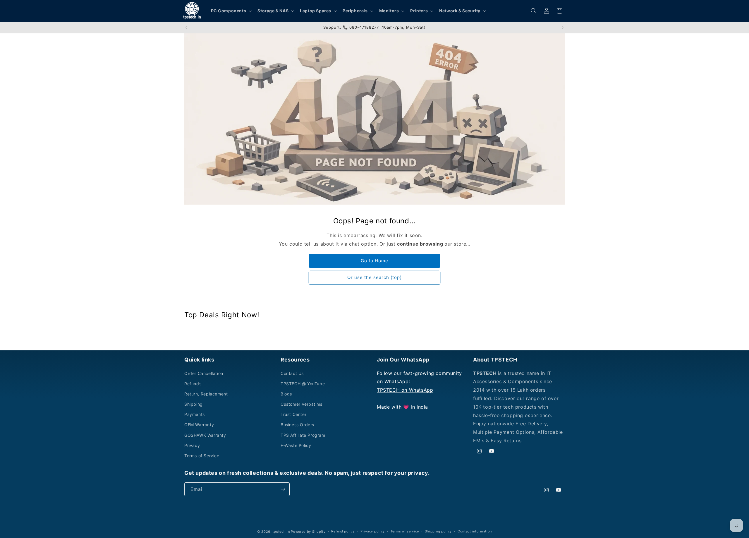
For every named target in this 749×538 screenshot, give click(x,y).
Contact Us (292, 373)
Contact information (475, 531)
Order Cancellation (203, 373)
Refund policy (343, 531)
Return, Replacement (206, 393)
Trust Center (293, 414)
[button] (230, 11)
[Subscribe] (282, 489)
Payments (194, 414)
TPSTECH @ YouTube (303, 383)
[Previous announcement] (186, 27)
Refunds (192, 383)
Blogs (286, 393)
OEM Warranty (199, 424)
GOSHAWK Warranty (205, 435)
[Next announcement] (562, 27)
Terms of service (405, 531)
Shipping (193, 404)
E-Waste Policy (296, 445)
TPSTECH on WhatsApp (405, 390)
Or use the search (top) (374, 277)
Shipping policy (438, 531)
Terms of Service (201, 455)
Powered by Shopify (308, 532)
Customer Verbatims (301, 404)
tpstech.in (281, 532)
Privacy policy (372, 531)
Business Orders (297, 424)
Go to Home (374, 260)
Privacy (192, 445)
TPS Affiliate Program (303, 435)
